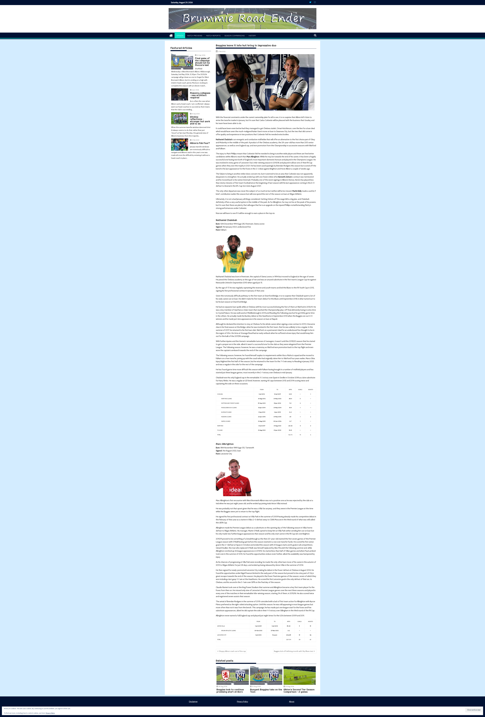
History (252, 35)
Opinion (179, 35)
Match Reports (213, 35)
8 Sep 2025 (196, 114)
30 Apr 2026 (201, 55)
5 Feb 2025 (195, 140)
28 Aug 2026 (222, 686)
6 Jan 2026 (195, 90)
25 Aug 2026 (256, 686)
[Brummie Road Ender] (242, 31)
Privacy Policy (242, 701)
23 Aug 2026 (289, 686)
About (291, 701)
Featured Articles (181, 47)
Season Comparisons (234, 35)
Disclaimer (193, 701)
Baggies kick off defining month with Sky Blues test (293, 651)
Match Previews (194, 35)
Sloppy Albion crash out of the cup (232, 651)
